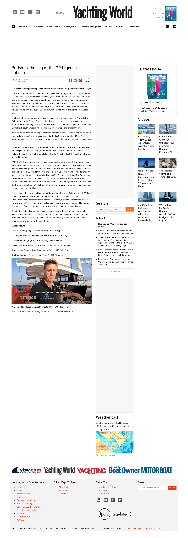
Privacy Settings (155, 528)
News (101, 218)
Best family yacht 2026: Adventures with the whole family (146, 142)
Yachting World (24, 79)
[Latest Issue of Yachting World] (170, 13)
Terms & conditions (130, 528)
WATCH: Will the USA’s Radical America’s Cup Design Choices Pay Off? (167, 212)
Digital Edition (158, 13)
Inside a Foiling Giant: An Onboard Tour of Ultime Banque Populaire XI (167, 144)
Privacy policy (143, 528)
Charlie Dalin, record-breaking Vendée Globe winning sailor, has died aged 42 (115, 232)
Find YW (160, 18)
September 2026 (151, 102)
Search (130, 209)
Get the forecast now (106, 455)
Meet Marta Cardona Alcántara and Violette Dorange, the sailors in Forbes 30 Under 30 (115, 262)
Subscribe (159, 9)
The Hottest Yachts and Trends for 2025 (167, 173)
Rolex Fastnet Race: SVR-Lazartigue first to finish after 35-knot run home (146, 178)
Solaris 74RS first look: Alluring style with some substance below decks (145, 212)
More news (115, 271)
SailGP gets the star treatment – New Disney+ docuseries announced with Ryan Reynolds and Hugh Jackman (115, 252)
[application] (52, 281)
